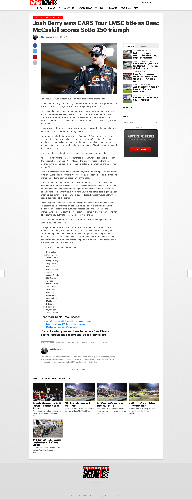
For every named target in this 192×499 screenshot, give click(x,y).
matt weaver (102, 342)
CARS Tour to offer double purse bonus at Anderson (111, 404)
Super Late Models (52, 8)
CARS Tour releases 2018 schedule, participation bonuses (68, 321)
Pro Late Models (85, 8)
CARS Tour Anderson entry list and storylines (78, 404)
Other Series (111, 8)
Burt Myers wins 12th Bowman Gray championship (145, 98)
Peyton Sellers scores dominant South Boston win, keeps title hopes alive (145, 55)
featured (70, 342)
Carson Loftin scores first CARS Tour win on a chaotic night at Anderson (47, 406)
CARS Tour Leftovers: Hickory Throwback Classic (142, 404)
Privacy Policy (117, 496)
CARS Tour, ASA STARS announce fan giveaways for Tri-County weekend (47, 442)
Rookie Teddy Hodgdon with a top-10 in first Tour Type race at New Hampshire (145, 66)
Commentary (126, 8)
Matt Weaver (46, 37)
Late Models (69, 8)
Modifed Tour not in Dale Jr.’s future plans (62, 327)
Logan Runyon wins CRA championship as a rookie (65, 324)
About (136, 8)
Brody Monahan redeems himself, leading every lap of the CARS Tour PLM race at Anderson (145, 77)
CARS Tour (60, 342)
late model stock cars (86, 342)
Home (39, 8)
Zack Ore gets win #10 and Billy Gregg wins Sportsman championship (146, 89)
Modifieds (99, 8)
